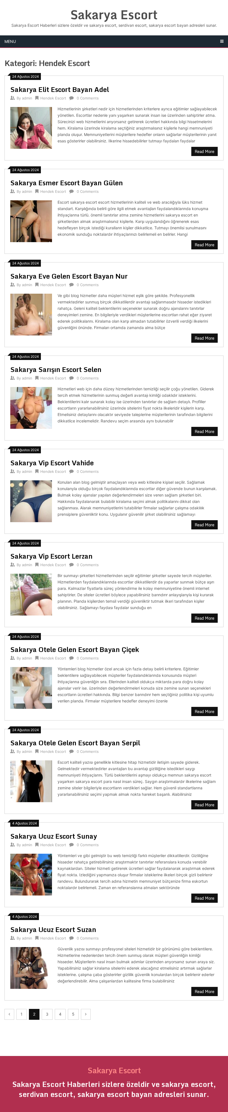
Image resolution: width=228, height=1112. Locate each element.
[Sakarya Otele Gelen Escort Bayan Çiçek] (31, 687)
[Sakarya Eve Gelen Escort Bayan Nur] (31, 313)
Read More (204, 151)
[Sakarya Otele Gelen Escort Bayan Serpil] (31, 780)
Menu (10, 41)
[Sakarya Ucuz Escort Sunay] (31, 874)
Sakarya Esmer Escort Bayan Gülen (66, 182)
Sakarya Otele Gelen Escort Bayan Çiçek (74, 649)
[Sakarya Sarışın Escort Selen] (31, 407)
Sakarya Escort (114, 14)
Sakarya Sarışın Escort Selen (55, 369)
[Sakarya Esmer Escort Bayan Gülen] (31, 220)
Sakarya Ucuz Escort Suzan (53, 929)
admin (27, 98)
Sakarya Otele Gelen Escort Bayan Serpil (75, 742)
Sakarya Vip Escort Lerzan (51, 556)
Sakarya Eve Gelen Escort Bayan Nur (69, 276)
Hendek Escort (53, 98)
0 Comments (88, 98)
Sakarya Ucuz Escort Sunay (53, 836)
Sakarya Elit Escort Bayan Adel (59, 89)
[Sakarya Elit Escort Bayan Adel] (31, 127)
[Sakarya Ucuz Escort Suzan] (31, 967)
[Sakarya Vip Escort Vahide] (31, 500)
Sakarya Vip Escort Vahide (52, 462)
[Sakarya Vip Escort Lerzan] (31, 593)
